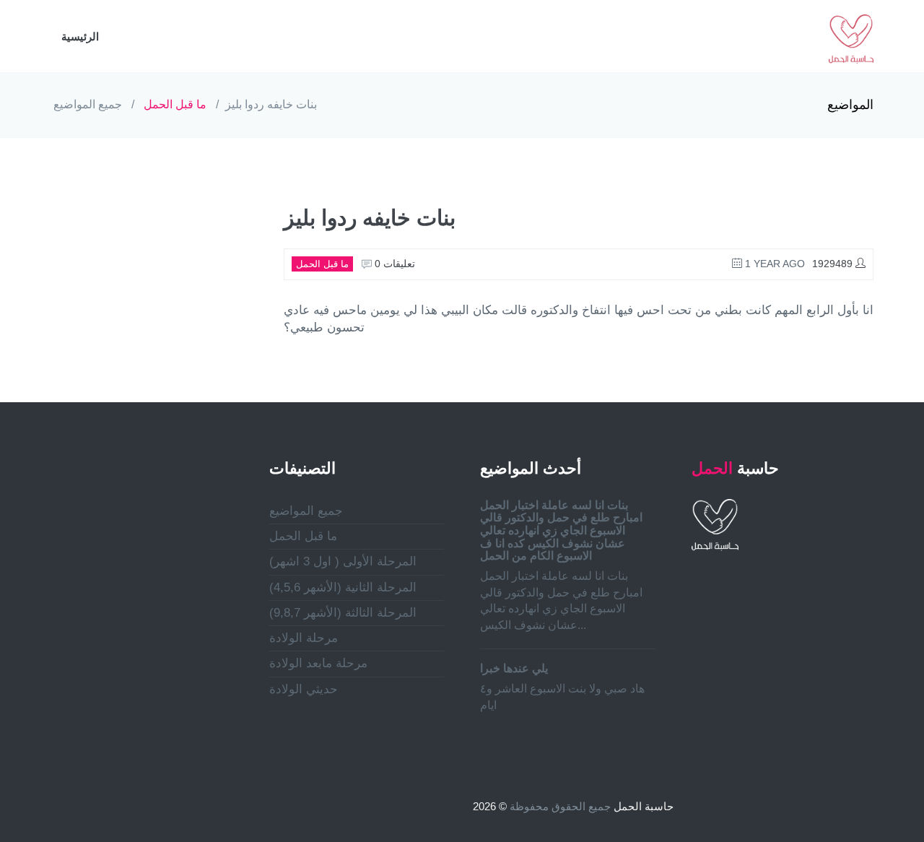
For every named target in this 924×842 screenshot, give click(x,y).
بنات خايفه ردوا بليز (271, 104)
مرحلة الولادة (303, 638)
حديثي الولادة (303, 689)
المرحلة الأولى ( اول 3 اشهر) (343, 561)
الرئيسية (80, 36)
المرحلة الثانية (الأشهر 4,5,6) (343, 587)
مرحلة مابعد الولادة (318, 663)
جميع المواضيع (87, 104)
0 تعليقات (393, 263)
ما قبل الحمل (175, 104)
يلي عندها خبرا (514, 668)
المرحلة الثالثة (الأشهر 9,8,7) (343, 613)
